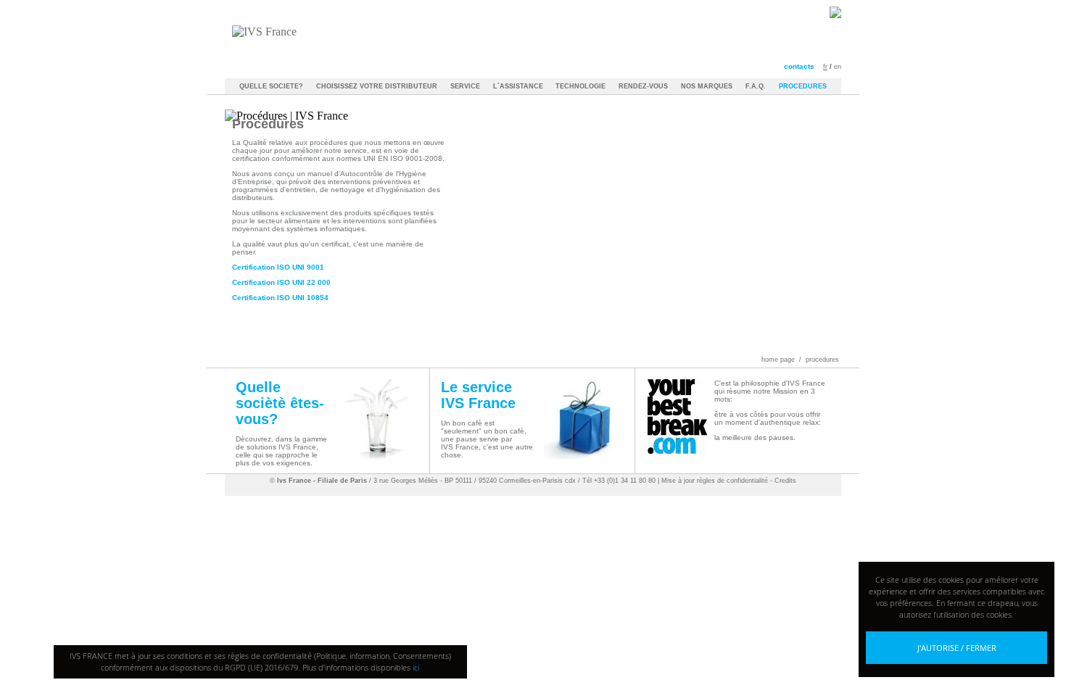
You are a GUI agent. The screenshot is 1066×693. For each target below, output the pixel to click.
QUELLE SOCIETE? (271, 86)
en (837, 66)
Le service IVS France (478, 395)
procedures (822, 359)
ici (416, 667)
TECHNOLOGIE (580, 86)
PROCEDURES (803, 86)
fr (825, 66)
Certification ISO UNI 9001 (278, 267)
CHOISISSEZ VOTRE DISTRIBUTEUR (376, 86)
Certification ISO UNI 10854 (280, 298)
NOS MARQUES (706, 86)
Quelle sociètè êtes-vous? (280, 403)
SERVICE (465, 86)
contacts (799, 66)
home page (778, 359)
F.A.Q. (755, 86)
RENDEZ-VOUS (643, 86)
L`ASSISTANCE (519, 86)
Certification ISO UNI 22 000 (281, 282)
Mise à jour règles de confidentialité (714, 480)
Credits (785, 480)
